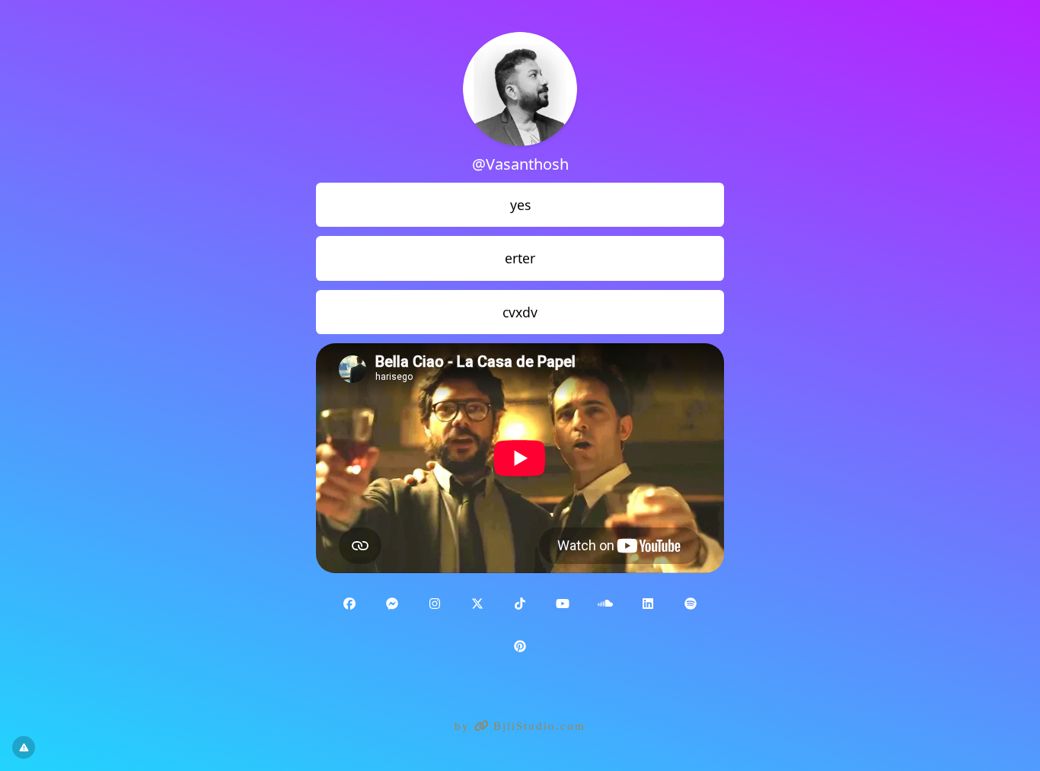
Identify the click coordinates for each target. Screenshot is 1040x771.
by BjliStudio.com (520, 726)
